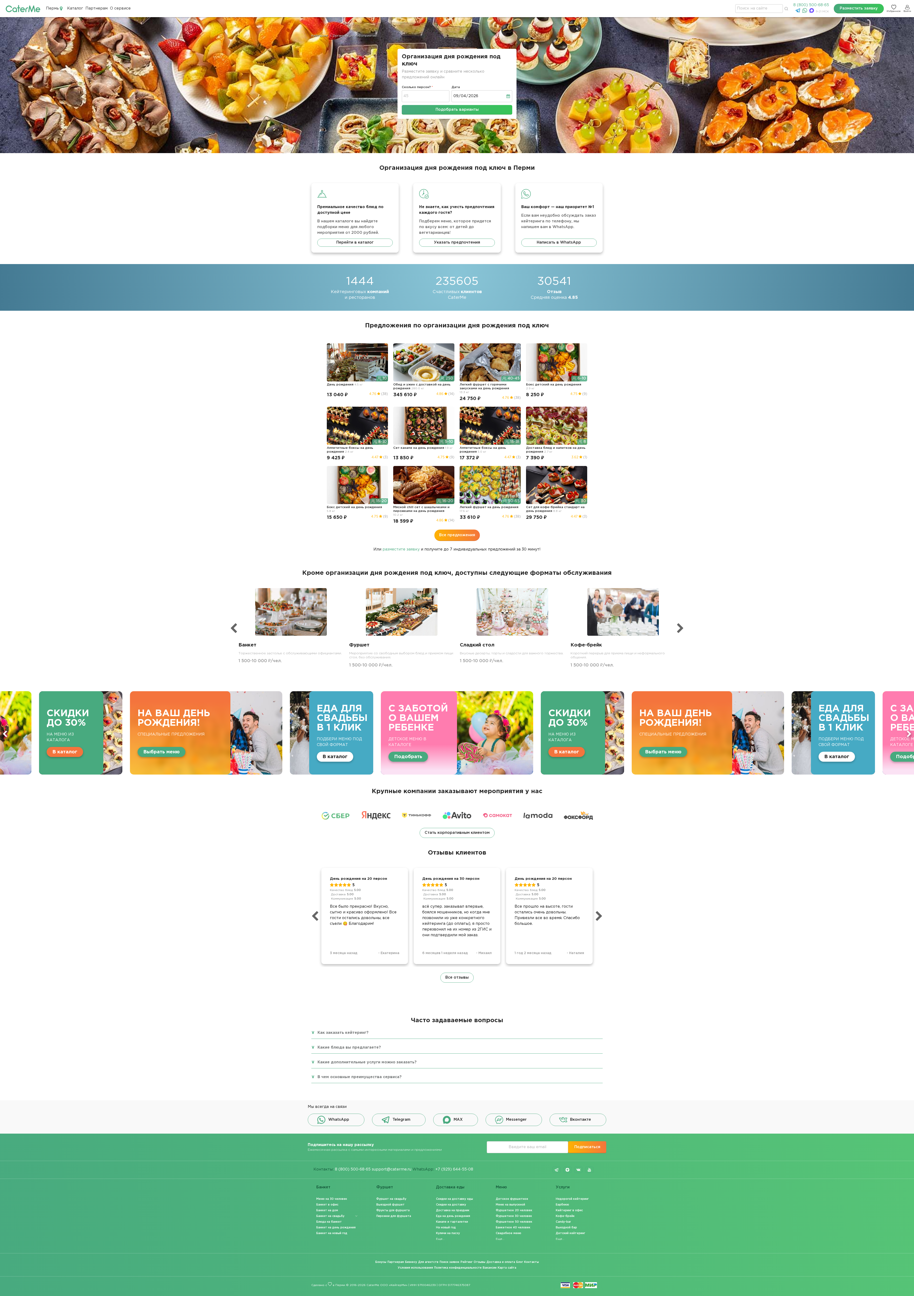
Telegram (401, 1119)
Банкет (323, 1187)
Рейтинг (466, 1262)
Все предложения (457, 535)
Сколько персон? (416, 87)
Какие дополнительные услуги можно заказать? (367, 1062)
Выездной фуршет (390, 1204)
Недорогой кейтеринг (572, 1199)
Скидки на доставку (451, 1204)
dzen (567, 1170)
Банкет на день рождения (336, 1227)
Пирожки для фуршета (393, 1216)
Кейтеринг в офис (569, 1210)
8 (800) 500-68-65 (811, 5)
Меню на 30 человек (331, 1199)
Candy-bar (563, 1222)
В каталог (84, 757)
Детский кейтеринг (570, 1233)
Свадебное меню (508, 1233)
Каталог (75, 8)
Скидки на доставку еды (454, 1199)
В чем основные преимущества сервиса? (360, 1077)
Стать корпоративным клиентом (457, 833)
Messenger (516, 1119)
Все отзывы (457, 977)
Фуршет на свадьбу (391, 1199)
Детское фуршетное (512, 1199)
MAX (458, 1119)
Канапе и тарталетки (452, 1222)
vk (578, 1170)
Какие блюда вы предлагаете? (349, 1047)
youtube (589, 1170)
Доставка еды (450, 1187)
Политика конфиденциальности (458, 1267)
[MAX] (812, 12)
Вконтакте (580, 1119)
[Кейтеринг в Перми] (23, 8)
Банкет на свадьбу (330, 1216)
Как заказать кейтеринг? (343, 1033)
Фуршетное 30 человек (514, 1216)
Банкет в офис (327, 1204)
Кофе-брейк (565, 1216)
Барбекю (562, 1204)
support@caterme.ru (391, 1169)
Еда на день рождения (453, 1216)
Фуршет (384, 1187)
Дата (456, 87)
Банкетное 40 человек (513, 1227)
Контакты (531, 1262)
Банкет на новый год (331, 1233)
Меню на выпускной (510, 1204)
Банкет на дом (327, 1210)
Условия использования (415, 1267)
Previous (5, 734)
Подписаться (587, 1147)
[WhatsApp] (805, 12)
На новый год (446, 1227)
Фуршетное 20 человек (514, 1210)
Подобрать (157, 757)
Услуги (563, 1187)
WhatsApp (338, 1119)
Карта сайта (507, 1267)
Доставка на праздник (452, 1210)
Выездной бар (566, 1227)
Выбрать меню (412, 752)
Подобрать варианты (457, 109)
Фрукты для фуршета (393, 1210)
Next (909, 734)
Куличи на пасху (448, 1233)
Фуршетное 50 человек (514, 1222)
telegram (556, 1170)
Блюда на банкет (329, 1222)
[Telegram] (798, 12)
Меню (501, 1187)
